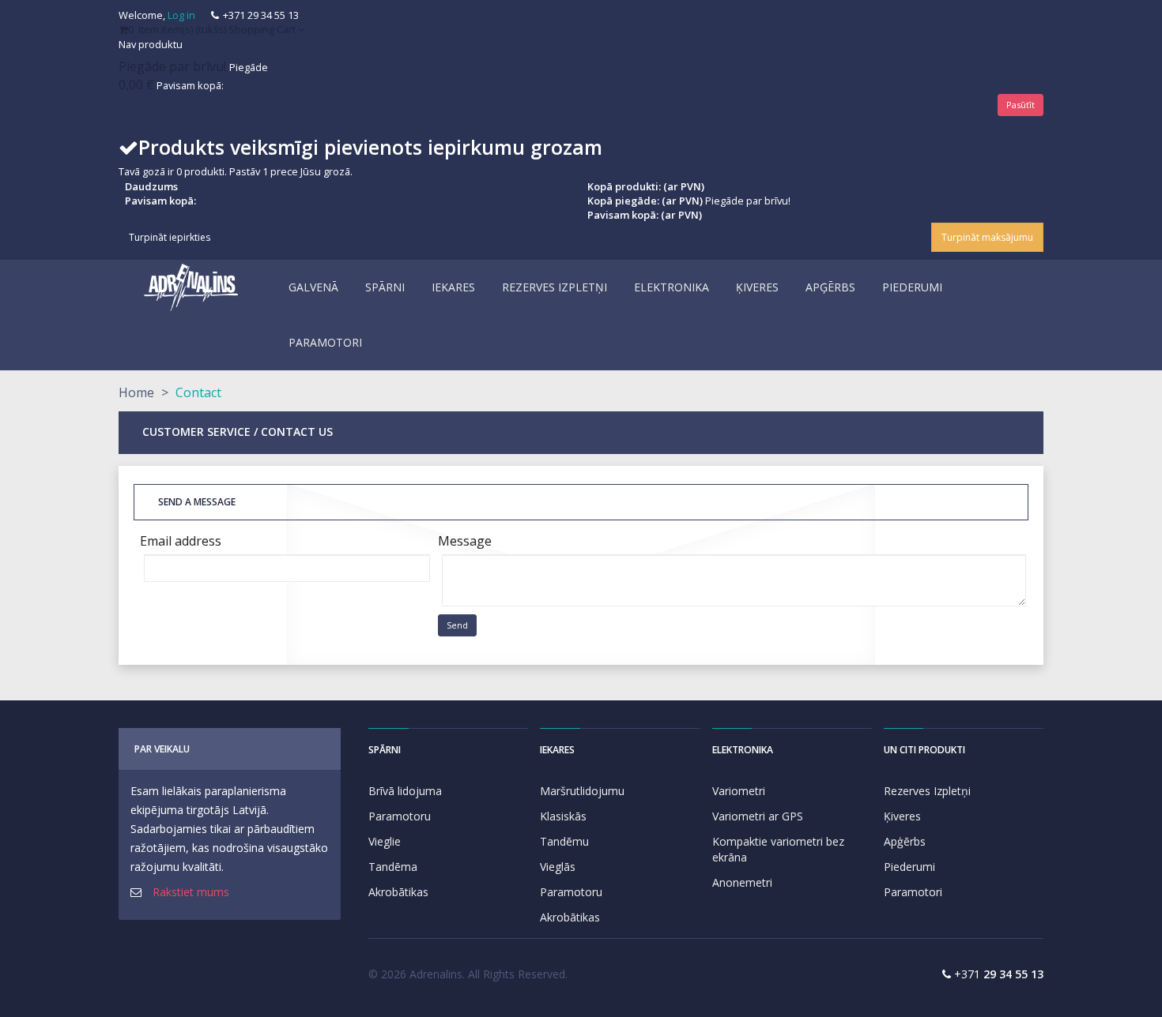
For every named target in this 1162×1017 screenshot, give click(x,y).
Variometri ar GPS (757, 816)
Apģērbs (905, 841)
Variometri (738, 790)
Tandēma (392, 866)
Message (465, 541)
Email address (180, 541)
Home (136, 392)
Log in (181, 15)
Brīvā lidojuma (405, 790)
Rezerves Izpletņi (927, 790)
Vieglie (384, 841)
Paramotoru (399, 816)
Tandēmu (564, 841)
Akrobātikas (398, 891)
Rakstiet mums (191, 891)
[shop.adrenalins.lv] (191, 287)
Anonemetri (742, 882)
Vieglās (557, 866)
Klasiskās (563, 816)
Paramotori (913, 891)
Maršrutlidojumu (582, 790)
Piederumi (909, 866)
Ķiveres (902, 816)
